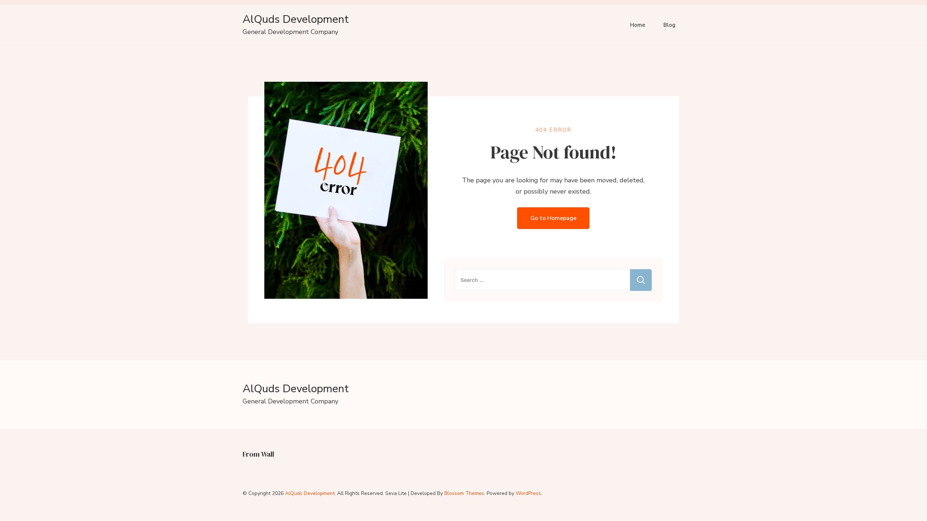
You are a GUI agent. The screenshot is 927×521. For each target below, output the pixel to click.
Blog (669, 25)
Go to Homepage (553, 218)
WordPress (528, 493)
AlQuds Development (296, 19)
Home (637, 25)
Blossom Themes (464, 493)
